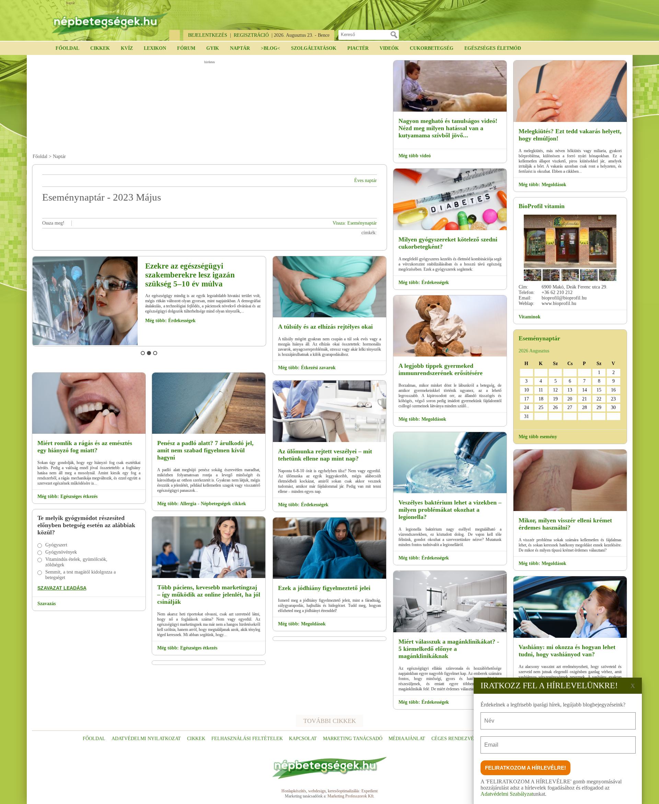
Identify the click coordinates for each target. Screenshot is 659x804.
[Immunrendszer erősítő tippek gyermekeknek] (450, 355)
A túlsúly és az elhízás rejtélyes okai (325, 326)
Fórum (186, 48)
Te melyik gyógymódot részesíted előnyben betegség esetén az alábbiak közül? (86, 525)
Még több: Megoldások (302, 623)
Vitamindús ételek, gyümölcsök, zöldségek (76, 562)
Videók (389, 48)
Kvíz (127, 48)
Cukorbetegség (431, 48)
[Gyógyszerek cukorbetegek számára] (450, 229)
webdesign (317, 791)
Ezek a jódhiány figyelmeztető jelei (324, 588)
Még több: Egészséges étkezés (67, 496)
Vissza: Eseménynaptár (355, 223)
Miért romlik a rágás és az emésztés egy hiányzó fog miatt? (84, 447)
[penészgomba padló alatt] (208, 432)
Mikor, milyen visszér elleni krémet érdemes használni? (565, 524)
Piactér (358, 48)
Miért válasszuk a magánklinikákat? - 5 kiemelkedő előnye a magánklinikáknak (448, 648)
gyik (212, 48)
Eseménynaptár (539, 338)
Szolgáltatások (313, 48)
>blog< (270, 48)
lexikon (155, 48)
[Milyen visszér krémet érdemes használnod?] (570, 510)
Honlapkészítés (293, 791)
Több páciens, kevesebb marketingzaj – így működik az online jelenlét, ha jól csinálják (208, 594)
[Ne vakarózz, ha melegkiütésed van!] (570, 121)
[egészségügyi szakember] (85, 344)
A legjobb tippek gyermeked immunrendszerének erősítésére (440, 369)
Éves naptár (365, 180)
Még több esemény (538, 436)
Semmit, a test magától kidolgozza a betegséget (80, 574)
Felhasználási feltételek (247, 738)
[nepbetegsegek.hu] (109, 21)
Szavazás (46, 603)
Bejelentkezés (207, 35)
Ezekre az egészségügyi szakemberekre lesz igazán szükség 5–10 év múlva (190, 275)
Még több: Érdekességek (170, 320)
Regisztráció (251, 35)
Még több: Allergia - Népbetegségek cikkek (201, 503)
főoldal (94, 738)
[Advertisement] (209, 107)
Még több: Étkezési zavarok (307, 367)
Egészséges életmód (492, 48)
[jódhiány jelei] (329, 577)
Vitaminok (530, 316)
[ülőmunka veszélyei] (329, 441)
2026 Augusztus (534, 350)
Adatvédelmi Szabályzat (507, 794)
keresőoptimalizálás (343, 791)
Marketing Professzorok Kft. (350, 796)
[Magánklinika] (450, 631)
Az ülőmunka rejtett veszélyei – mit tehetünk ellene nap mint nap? (325, 455)
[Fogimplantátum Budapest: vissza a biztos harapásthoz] (89, 432)
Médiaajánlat (407, 738)
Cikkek (100, 48)
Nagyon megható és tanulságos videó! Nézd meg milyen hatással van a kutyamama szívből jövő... (447, 128)
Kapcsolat (303, 738)
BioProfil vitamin (542, 206)
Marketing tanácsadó (352, 738)
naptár (240, 48)
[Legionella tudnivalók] (450, 492)
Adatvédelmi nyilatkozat (146, 738)
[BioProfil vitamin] (570, 248)
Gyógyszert (56, 544)
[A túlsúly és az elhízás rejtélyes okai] (329, 316)
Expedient (369, 791)
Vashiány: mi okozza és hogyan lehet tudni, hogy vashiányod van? (567, 651)
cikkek (196, 738)
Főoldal (67, 48)
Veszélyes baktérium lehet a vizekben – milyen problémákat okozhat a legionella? (449, 509)
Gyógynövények (61, 552)
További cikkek (329, 720)
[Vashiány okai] (570, 636)
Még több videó (414, 155)
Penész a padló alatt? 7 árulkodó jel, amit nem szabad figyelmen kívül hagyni (205, 450)
